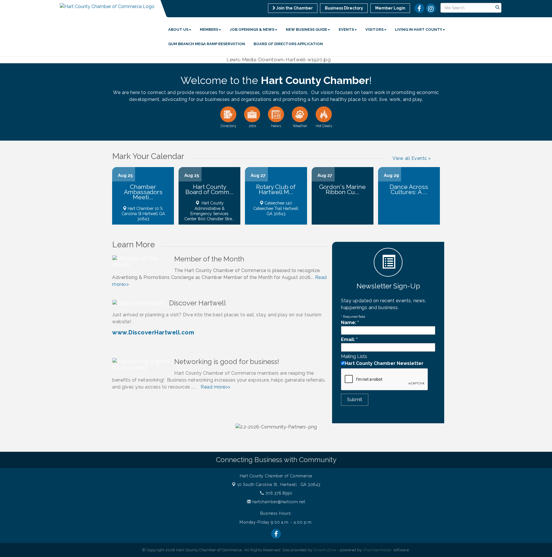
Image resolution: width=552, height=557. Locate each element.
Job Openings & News (252, 29)
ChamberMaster (377, 550)
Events (346, 29)
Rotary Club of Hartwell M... (276, 189)
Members (209, 29)
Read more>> (216, 387)
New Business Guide (306, 29)
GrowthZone (324, 550)
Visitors (374, 29)
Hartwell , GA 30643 (279, 484)
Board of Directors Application (288, 44)
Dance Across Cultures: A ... (409, 189)
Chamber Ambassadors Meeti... (143, 192)
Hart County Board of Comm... (209, 189)
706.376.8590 (278, 493)
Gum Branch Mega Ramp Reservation (206, 44)
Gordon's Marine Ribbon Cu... (342, 189)
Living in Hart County (418, 29)
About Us (178, 29)
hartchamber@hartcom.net (278, 501)
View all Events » (411, 158)
